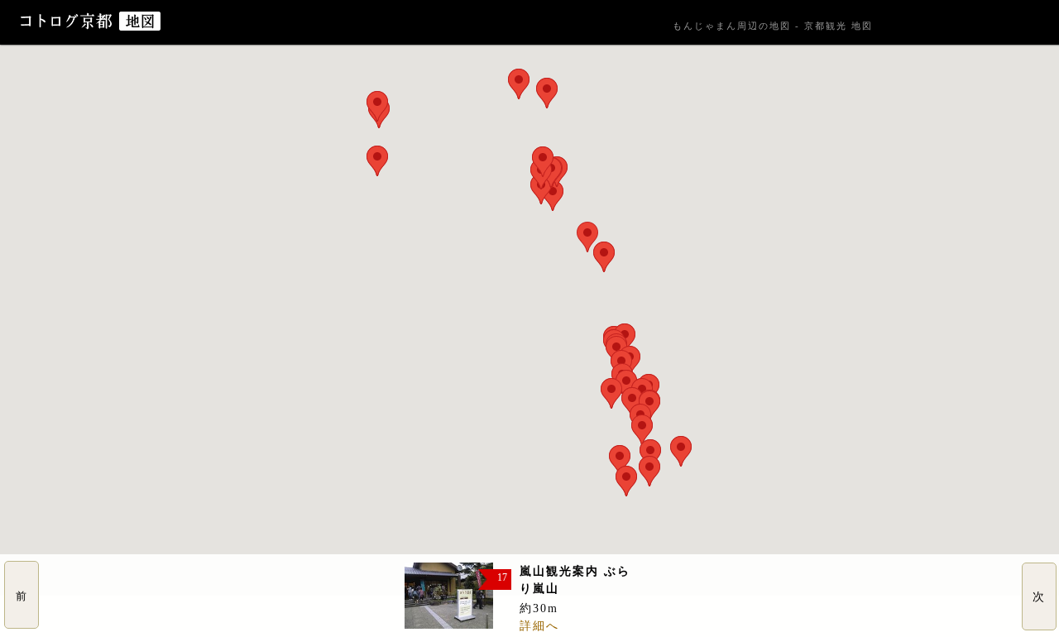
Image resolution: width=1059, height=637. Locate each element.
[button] (587, 237)
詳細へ (539, 626)
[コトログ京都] (68, 27)
